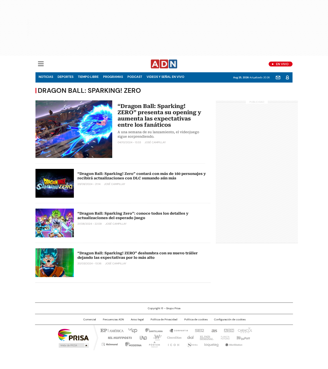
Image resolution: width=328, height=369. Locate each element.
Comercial (89, 319)
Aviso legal (137, 319)
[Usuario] (287, 77)
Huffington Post (118, 337)
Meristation (233, 343)
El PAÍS (111, 330)
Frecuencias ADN (113, 319)
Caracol (244, 330)
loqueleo (211, 343)
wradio (155, 337)
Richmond (109, 343)
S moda (191, 343)
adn (228, 330)
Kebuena (243, 337)
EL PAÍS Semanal (205, 337)
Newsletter (278, 77)
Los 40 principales (131, 330)
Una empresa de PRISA (73, 334)
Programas (113, 77)
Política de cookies (196, 319)
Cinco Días (172, 337)
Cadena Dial (189, 337)
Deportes (65, 77)
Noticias (46, 77)
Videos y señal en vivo (165, 77)
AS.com (213, 330)
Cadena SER (198, 330)
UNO (141, 337)
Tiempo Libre (88, 77)
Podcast (134, 77)
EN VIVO (282, 64)
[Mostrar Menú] (40, 64)
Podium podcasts (153, 343)
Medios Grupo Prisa (73, 345)
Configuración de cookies (230, 319)
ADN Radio (164, 64)
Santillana (152, 330)
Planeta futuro (224, 337)
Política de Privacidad (164, 319)
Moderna (132, 343)
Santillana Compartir (176, 330)
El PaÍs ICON (172, 343)
